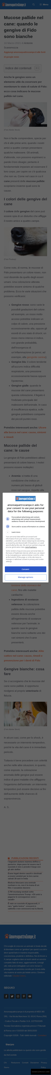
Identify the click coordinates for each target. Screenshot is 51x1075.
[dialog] (26, 537)
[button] (25, 532)
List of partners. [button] (31, 547)
